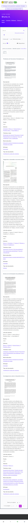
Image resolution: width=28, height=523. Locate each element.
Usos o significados (13, 138)
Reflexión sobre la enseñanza (10, 475)
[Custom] (3, 522)
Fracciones (17, 135)
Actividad (5, 263)
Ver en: (4, 43)
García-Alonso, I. (17, 128)
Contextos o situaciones (9, 351)
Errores (11, 249)
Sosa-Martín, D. (15, 130)
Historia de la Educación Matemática (11, 471)
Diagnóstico (6, 249)
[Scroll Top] (25, 522)
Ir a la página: (7, 505)
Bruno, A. (11, 128)
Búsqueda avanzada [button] (19, 33)
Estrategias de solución (8, 135)
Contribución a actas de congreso (11, 153)
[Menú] (25, 2)
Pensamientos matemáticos (14, 473)
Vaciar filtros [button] (23, 48)
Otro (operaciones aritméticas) (10, 251)
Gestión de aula (18, 470)
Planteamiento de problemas (10, 136)
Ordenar (5, 39)
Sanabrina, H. (11, 244)
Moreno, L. (22, 243)
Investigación (6, 489)
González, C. (11, 243)
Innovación (5, 149)
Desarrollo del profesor (8, 470)
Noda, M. (6, 244)
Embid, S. (10, 345)
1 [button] (20, 506)
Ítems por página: (11, 502)
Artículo (5, 268)
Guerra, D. (17, 243)
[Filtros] (4, 35)
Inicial (22, 135)
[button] (16, 506)
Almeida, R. (5, 128)
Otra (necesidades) (17, 249)
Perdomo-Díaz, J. (7, 130)
